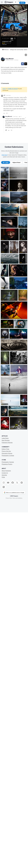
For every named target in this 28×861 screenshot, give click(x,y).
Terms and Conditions (17, 498)
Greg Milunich (9, 58)
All (5, 162)
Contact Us (5, 473)
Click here (4, 155)
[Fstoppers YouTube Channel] (8, 482)
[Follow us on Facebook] (13, 482)
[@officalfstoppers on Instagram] (4, 482)
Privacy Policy (9, 498)
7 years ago (8, 95)
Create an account (13, 88)
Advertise (4, 475)
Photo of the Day (6, 451)
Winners (6, 50)
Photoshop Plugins (7, 464)
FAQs (3, 477)
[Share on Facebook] (22, 63)
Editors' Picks (5, 449)
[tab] (5, 162)
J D (4, 95)
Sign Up (22, 2)
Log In (19, 1)
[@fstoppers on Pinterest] (22, 482)
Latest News (5, 438)
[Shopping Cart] (15, 2)
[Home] (9, 2)
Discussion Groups (7, 453)
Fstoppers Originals (7, 442)
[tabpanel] (14, 298)
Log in (4, 88)
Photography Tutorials (8, 462)
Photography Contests (8, 455)
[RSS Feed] (4, 487)
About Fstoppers (6, 471)
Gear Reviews (6, 440)
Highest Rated (16, 162)
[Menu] (2, 2)
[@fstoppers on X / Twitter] (17, 482)
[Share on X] (25, 63)
